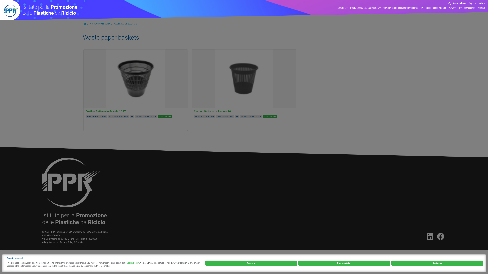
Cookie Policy (133, 263)
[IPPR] (10, 10)
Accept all (251, 263)
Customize (437, 263)
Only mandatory (344, 263)
